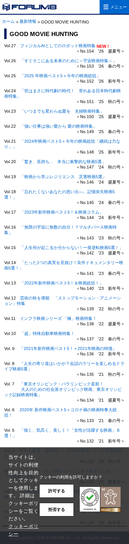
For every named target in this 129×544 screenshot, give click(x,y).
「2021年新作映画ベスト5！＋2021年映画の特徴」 (68, 348)
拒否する (56, 509)
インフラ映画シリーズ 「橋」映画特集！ (58, 318)
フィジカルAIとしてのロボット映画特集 (57, 45)
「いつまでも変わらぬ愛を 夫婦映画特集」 (62, 111)
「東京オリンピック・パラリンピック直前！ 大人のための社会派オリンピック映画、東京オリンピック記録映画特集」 (63, 389)
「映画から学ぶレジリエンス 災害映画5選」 (63, 176)
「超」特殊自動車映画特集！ (47, 333)
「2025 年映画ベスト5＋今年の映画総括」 (60, 75)
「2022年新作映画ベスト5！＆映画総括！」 (62, 283)
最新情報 (28, 21)
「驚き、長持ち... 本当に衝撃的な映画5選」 (63, 161)
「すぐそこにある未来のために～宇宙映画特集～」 (68, 60)
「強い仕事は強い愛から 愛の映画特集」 (58, 126)
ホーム (8, 21)
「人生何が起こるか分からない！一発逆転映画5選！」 (71, 247)
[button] (100, 499)
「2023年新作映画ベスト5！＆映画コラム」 (62, 212)
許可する (56, 490)
